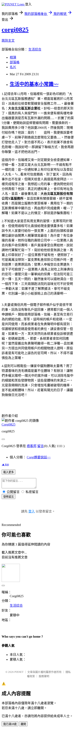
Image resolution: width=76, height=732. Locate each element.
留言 (40, 446)
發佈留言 (8, 496)
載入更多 (8, 472)
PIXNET (19, 671)
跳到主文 (8, 40)
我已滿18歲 (10, 724)
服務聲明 (44, 676)
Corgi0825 (8, 424)
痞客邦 (31, 446)
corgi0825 (15, 29)
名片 (13, 67)
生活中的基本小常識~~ (34, 84)
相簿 (13, 57)
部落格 (14, 62)
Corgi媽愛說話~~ (39, 457)
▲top (5, 464)
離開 (23, 724)
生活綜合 (34, 49)
